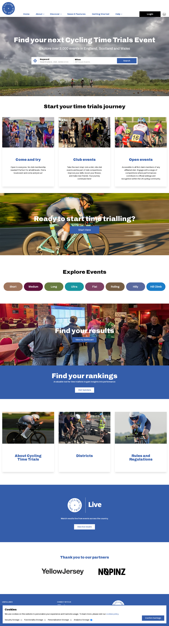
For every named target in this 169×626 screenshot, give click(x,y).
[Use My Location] (35, 60)
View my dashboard (84, 340)
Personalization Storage (58, 620)
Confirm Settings (153, 618)
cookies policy (112, 614)
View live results (84, 527)
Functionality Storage (33, 620)
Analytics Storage (81, 620)
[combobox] (52, 62)
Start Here (84, 229)
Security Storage (12, 620)
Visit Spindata (84, 390)
